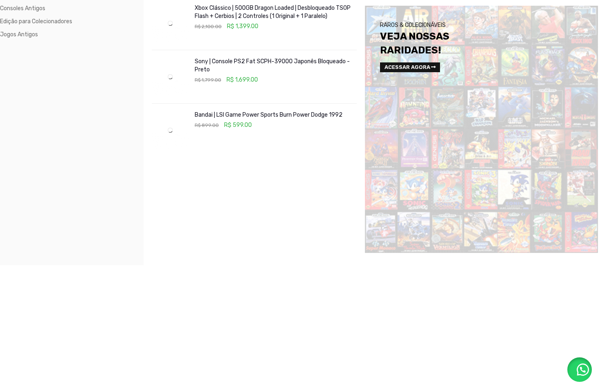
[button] (579, 369)
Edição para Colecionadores (36, 21)
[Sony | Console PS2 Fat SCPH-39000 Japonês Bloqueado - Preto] (170, 76)
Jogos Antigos (19, 34)
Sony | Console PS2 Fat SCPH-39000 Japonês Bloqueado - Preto (272, 65)
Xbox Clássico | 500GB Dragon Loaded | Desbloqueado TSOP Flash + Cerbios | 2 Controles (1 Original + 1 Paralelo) (273, 12)
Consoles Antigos (22, 8)
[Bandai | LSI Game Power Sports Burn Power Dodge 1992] (170, 130)
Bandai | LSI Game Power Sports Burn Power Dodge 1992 (268, 114)
